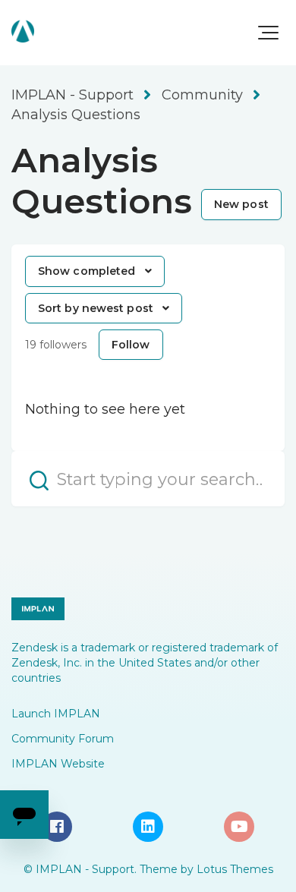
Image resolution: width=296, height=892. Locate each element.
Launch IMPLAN (55, 713)
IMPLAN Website (58, 764)
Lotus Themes (235, 869)
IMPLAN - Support (72, 95)
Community (202, 95)
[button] (268, 33)
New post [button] (241, 204)
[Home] (22, 31)
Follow (131, 344)
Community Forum (62, 738)
